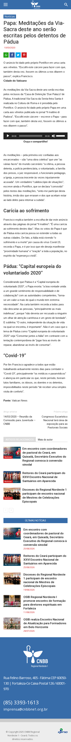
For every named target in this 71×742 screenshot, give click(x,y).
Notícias (9, 16)
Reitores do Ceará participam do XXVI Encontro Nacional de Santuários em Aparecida (43, 477)
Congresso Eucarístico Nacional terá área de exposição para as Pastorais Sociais (55, 422)
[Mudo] (53, 136)
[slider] (61, 135)
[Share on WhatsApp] (6, 55)
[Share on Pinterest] (24, 55)
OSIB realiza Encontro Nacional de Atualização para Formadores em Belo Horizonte (44, 623)
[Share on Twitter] (18, 55)
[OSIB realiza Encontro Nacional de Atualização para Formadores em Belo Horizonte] (12, 623)
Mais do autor (45, 439)
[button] (66, 4)
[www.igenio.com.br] (63, 732)
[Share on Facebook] (12, 55)
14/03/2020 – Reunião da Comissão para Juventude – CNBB (19, 420)
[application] (35, 135)
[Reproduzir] (8, 136)
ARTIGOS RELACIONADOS (20, 439)
